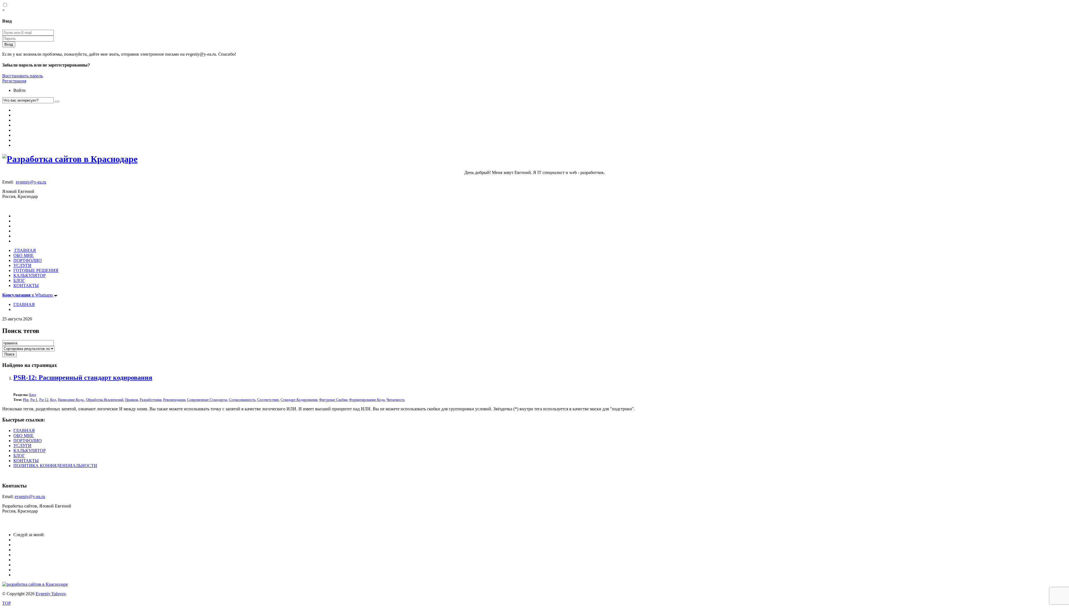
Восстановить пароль (22, 75)
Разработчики (150, 400)
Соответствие (268, 400)
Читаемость (395, 400)
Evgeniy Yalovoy (51, 593)
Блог (32, 395)
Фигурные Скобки (333, 400)
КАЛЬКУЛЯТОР (29, 275)
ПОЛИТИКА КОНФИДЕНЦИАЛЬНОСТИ (55, 465)
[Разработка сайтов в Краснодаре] (70, 159)
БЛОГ (19, 280)
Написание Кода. (71, 400)
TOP (6, 603)
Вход (8, 44)
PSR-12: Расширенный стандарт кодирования (82, 377)
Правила (131, 400)
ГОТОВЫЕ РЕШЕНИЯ (35, 270)
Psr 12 (43, 400)
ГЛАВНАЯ (24, 250)
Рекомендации (174, 400)
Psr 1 (34, 400)
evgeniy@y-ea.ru (31, 182)
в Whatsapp (28, 295)
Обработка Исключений (104, 400)
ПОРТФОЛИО (27, 260)
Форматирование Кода (367, 400)
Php (26, 400)
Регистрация (14, 81)
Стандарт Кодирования (299, 400)
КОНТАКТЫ (26, 285)
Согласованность (242, 400)
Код (53, 400)
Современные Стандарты (207, 400)
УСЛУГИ (22, 265)
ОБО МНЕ (23, 255)
